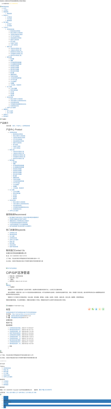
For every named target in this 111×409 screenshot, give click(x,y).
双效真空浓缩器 (14, 67)
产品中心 (5, 27)
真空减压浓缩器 (14, 71)
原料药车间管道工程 (15, 55)
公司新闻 (9, 17)
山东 (32, 392)
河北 (7, 392)
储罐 (11, 60)
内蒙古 (14, 392)
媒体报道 (9, 20)
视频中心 (5, 114)
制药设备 (9, 57)
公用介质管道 (14, 45)
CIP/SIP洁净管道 (15, 36)
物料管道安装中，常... (16, 343)
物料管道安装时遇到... (16, 340)
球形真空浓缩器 (14, 69)
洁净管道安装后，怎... (16, 338)
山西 (10, 392)
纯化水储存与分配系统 (16, 33)
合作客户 (9, 24)
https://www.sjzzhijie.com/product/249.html (23, 314)
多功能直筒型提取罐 (15, 62)
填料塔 (12, 95)
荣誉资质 (5, 12)
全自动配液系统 (14, 102)
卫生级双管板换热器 (15, 78)
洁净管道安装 (10, 29)
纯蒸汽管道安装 (14, 246)
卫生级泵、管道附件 (15, 85)
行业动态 (9, 19)
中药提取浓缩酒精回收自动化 (18, 104)
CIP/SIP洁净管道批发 (30, 312)
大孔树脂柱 (13, 81)
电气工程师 (10, 111)
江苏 (26, 392)
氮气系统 (12, 41)
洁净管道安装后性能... (16, 328)
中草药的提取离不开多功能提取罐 (19, 224)
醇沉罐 (12, 73)
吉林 (20, 392)
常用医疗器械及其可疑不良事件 (18, 219)
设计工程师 (10, 113)
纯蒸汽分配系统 (14, 39)
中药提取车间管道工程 (16, 53)
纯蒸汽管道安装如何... (16, 333)
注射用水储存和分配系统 (17, 316)
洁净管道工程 (13, 232)
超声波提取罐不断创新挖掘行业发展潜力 (20, 226)
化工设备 (9, 86)
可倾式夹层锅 (14, 76)
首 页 (4, 8)
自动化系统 (10, 97)
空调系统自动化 (14, 106)
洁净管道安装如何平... (16, 342)
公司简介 (5, 10)
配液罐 (12, 59)
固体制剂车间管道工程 (16, 52)
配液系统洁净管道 (15, 31)
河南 (35, 392)
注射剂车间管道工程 (15, 48)
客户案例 (5, 22)
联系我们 (5, 116)
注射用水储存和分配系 (16, 34)
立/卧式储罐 (13, 88)
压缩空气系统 (14, 43)
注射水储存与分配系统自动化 (18, 100)
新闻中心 (5, 15)
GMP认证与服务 (11, 107)
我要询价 (8, 285)
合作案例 (9, 26)
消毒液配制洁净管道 (15, 38)
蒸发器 (12, 93)
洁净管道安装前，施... (16, 331)
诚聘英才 (5, 109)
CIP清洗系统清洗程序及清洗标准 (18, 222)
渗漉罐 (12, 83)
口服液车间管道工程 (15, 50)
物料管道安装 (13, 234)
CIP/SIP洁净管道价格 (19, 312)
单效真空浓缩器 (14, 66)
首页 (13, 126)
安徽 (29, 392)
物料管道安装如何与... (16, 329)
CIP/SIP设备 (13, 79)
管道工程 (9, 46)
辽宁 (17, 392)
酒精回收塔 (13, 74)
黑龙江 (23, 392)
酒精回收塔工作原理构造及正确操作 (19, 221)
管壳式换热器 (14, 90)
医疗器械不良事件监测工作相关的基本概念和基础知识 (24, 217)
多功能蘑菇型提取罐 (15, 64)
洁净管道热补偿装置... (16, 335)
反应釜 (12, 92)
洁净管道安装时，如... (16, 336)
